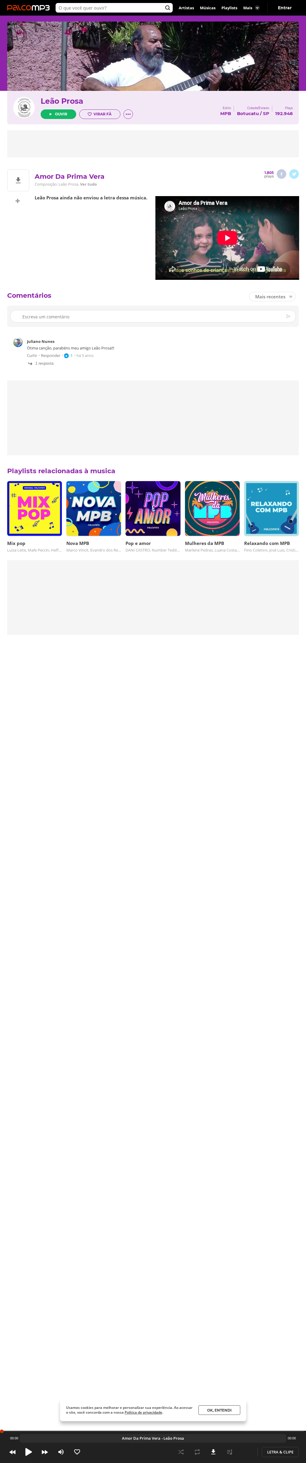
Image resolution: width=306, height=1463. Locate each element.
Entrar (285, 7)
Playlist (229, 1452)
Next (45, 1452)
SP (266, 113)
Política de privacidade (143, 1412)
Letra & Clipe (280, 1452)
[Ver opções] (128, 114)
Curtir (32, 356)
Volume (61, 1452)
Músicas (207, 7)
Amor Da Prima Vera (141, 1438)
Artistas (186, 7)
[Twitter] (294, 174)
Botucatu (248, 113)
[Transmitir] (246, 1452)
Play (29, 1452)
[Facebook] (281, 174)
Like (77, 1452)
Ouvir (61, 114)
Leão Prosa (62, 101)
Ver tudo (88, 184)
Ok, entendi (219, 1410)
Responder (50, 356)
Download (213, 1452)
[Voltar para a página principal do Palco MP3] (30, 7)
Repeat (197, 1452)
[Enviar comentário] (289, 316)
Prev (12, 1452)
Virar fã (102, 114)
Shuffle (181, 1452)
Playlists (229, 7)
